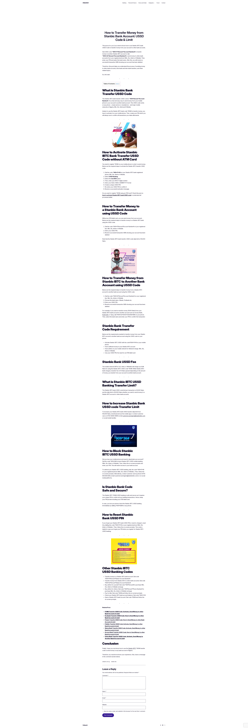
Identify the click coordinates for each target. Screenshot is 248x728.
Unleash (86, 3)
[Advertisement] (124, 17)
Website (104, 704)
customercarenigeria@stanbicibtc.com (134, 416)
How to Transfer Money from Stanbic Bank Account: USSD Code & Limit (124, 36)
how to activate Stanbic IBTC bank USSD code (116, 195)
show (117, 83)
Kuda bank (105, 315)
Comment (105, 675)
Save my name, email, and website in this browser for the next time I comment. (124, 711)
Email (104, 698)
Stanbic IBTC (132, 648)
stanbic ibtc (114, 661)
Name (104, 691)
